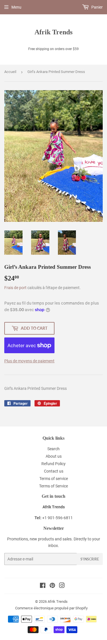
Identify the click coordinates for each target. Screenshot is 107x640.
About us (54, 456)
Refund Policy (53, 463)
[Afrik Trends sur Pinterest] (52, 586)
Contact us (53, 471)
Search (53, 449)
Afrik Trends (53, 32)
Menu (16, 7)
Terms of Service (53, 486)
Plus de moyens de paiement (29, 361)
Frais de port (15, 287)
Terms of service (53, 478)
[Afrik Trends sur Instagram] (62, 586)
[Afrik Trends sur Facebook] (43, 586)
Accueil (10, 72)
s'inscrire (89, 559)
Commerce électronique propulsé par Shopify (51, 608)
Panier (96, 7)
